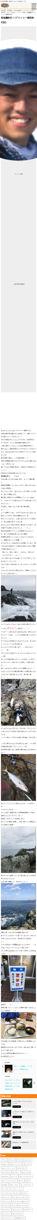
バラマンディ (6, 1197)
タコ (28, 1181)
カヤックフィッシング (9, 1168)
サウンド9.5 (26, 1172)
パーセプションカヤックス (20, 1197)
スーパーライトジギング (9, 1181)
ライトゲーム (6, 1209)
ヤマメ (14, 1205)
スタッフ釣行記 (17, 1117)
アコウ (4, 1160)
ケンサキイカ (6, 1172)
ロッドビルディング (8, 1218)
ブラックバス (6, 1201)
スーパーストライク (26, 1176)
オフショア (27, 1164)
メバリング (6, 1205)
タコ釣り (5, 1185)
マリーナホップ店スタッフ (20, 1201)
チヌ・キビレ (14, 1185)
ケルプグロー (22, 1168)
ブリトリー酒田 (18, 174)
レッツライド (6, 1214)
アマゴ (20, 1160)
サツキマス (6, 1176)
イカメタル (28, 1160)
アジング (12, 1160)
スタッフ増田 (17, 1106)
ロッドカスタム (17, 1214)
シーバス (14, 1176)
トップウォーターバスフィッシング (12, 1189)
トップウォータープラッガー (11, 1193)
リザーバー (28, 1209)
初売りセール (20, 1218)
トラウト (24, 1193)
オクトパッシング (16, 1164)
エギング (5, 1164)
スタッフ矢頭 (17, 1137)
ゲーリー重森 (17, 1147)
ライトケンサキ (23, 1205)
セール (21, 1181)
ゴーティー (16, 1172)
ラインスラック (17, 1209)
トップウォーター (27, 1185)
